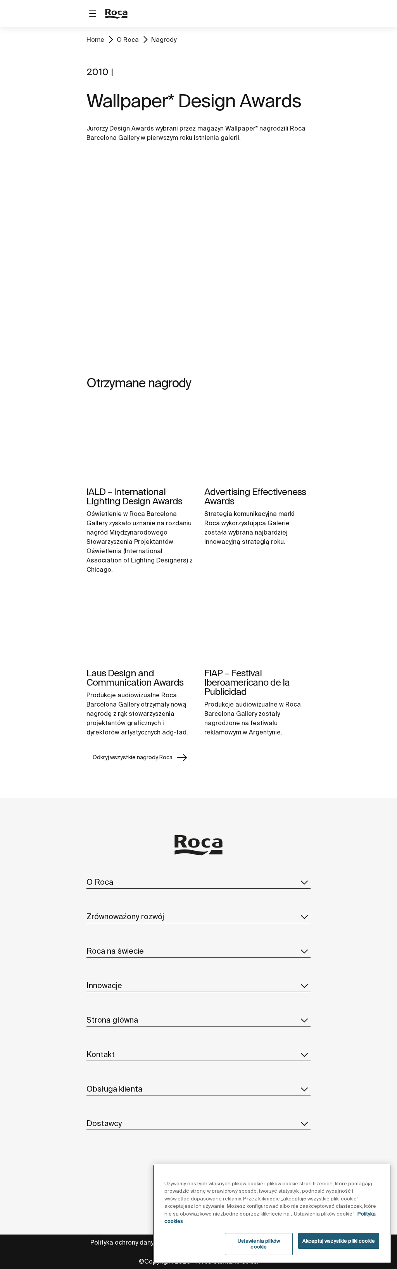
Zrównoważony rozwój (125, 916)
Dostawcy (104, 1123)
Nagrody (163, 39)
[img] (139, 442)
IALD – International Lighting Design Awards (134, 496)
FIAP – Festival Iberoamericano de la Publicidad (247, 682)
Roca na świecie (115, 950)
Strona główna (112, 1019)
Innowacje (104, 985)
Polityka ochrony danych (125, 1242)
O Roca (128, 39)
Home (95, 39)
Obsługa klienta (114, 1088)
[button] (304, 882)
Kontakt (100, 1054)
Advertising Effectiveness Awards (255, 496)
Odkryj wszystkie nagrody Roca (133, 757)
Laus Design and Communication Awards (134, 678)
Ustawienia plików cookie (259, 1244)
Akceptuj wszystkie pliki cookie (338, 1241)
